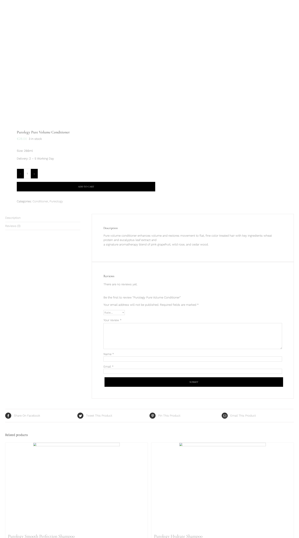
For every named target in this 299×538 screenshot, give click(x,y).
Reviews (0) (12, 226)
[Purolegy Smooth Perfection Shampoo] (76, 486)
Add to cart (86, 186)
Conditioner (40, 201)
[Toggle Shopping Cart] (279, 9)
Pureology (56, 201)
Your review (112, 320)
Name (108, 354)
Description (13, 217)
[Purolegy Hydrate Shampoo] (222, 486)
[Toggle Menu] (291, 9)
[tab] (42, 218)
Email (108, 366)
